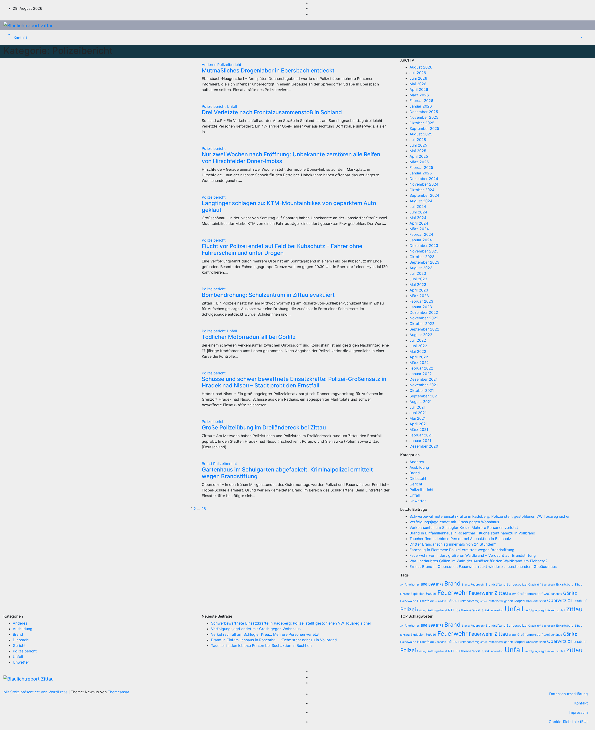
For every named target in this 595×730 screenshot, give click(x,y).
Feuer (431, 593)
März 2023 (419, 295)
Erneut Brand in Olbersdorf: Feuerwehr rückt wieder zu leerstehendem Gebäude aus (483, 566)
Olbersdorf (577, 601)
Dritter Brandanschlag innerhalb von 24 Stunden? (453, 544)
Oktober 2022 (422, 323)
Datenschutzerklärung (568, 693)
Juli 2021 (417, 407)
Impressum (578, 712)
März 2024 (419, 228)
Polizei (408, 609)
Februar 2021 (421, 435)
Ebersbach (548, 584)
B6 (418, 584)
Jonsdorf (440, 601)
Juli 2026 (418, 72)
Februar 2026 (421, 100)
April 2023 (419, 290)
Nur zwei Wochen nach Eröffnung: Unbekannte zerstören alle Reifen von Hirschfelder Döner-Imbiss (291, 157)
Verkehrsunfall (556, 610)
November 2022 (424, 318)
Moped (519, 601)
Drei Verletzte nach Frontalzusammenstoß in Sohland (272, 112)
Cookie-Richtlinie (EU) (568, 721)
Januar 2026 (421, 106)
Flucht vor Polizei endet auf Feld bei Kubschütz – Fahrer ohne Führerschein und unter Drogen (282, 249)
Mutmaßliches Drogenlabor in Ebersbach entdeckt (268, 70)
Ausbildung (419, 467)
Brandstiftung (496, 584)
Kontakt (20, 37)
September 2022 (424, 329)
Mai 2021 (418, 418)
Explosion (418, 594)
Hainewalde (408, 601)
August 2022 (421, 334)
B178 (439, 584)
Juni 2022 (418, 346)
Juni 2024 (418, 212)
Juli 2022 (418, 340)
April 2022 (419, 357)
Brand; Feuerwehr (473, 584)
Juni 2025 (418, 145)
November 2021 (424, 385)
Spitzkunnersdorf (492, 610)
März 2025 (419, 162)
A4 (401, 584)
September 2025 (424, 128)
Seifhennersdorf (468, 610)
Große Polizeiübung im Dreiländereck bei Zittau (264, 427)
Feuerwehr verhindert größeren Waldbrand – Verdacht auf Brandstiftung (473, 555)
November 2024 (424, 184)
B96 (424, 584)
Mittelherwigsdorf (501, 601)
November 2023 (424, 251)
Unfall (232, 106)
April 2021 (418, 424)
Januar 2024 (421, 240)
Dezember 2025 (424, 111)
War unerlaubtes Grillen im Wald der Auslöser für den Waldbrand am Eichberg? (478, 561)
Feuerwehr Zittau (488, 593)
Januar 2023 (421, 306)
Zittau (574, 609)
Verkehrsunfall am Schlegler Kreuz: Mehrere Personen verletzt (464, 527)
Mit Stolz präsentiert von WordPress (36, 692)
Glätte (512, 594)
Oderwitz (556, 600)
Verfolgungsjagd (535, 610)
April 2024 (419, 223)
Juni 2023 (418, 279)
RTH (451, 610)
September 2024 (424, 195)
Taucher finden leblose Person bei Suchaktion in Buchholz (460, 538)
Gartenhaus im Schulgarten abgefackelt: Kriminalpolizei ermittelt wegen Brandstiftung (287, 473)
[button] (8, 35)
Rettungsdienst (437, 610)
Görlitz (570, 593)
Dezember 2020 (424, 446)
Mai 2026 (418, 84)
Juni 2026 (418, 78)
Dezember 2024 (424, 178)
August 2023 (421, 267)
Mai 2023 (418, 284)
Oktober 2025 (422, 123)
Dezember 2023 (424, 245)
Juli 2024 (418, 206)
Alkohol (410, 584)
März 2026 (419, 95)
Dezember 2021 (423, 379)
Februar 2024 (421, 234)
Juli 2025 (418, 139)
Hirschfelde (425, 601)
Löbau (452, 601)
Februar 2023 (421, 301)
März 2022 (419, 362)
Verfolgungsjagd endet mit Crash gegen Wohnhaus (454, 522)
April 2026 (419, 89)
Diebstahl (418, 478)
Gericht (416, 484)
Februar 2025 (421, 167)
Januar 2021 (420, 440)
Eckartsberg (565, 584)
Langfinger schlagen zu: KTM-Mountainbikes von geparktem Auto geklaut (289, 206)
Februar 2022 (421, 368)
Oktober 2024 (422, 189)
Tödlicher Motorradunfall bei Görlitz (249, 337)
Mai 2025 (418, 150)
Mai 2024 (418, 217)
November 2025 (424, 117)
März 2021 (419, 429)
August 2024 (421, 201)
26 (203, 508)
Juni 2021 (418, 412)
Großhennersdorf (530, 594)
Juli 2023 (418, 273)
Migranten (481, 601)
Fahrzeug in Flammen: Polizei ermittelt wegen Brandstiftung (462, 549)
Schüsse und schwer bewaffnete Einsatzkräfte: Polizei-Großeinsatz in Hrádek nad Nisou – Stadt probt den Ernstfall (294, 382)
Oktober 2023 (422, 256)
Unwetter (418, 500)
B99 (431, 584)
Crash (532, 584)
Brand (207, 463)
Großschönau (553, 594)
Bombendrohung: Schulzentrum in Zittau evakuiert (268, 294)
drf (539, 584)
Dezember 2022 (424, 312)
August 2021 (421, 401)
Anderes (209, 64)
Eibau (578, 584)
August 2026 (421, 67)
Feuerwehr (452, 592)
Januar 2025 (421, 173)
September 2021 (424, 396)
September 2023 (424, 262)
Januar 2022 (421, 373)
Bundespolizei (517, 584)
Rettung (421, 610)
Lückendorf (466, 601)
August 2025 (421, 134)
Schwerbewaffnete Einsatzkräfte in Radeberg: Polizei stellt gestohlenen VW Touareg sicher (490, 516)
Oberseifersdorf (536, 601)
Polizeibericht (229, 64)
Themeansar (118, 692)
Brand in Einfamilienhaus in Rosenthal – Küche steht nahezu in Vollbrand (472, 533)
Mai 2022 (418, 351)
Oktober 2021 (422, 390)
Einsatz (405, 594)
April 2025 (419, 156)
